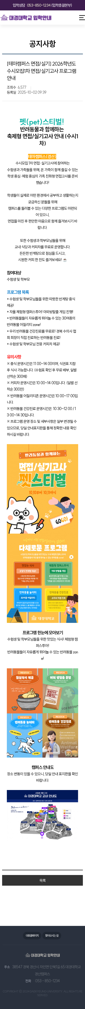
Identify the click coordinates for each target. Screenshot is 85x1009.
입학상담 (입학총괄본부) (42, 5)
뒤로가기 (7, 45)
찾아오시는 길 (51, 935)
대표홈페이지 (32, 935)
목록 (42, 880)
